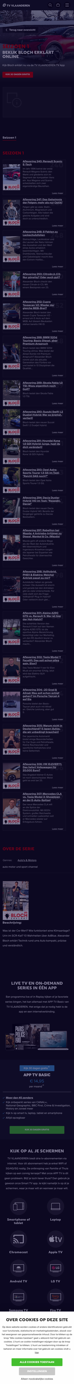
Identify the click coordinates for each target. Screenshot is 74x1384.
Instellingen (37, 1371)
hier (37, 1352)
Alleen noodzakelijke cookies (37, 1378)
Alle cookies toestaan (37, 1362)
